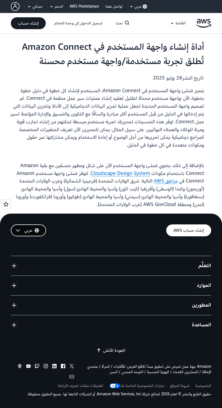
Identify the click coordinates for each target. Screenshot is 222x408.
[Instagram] (46, 367)
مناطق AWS (166, 181)
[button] (28, 23)
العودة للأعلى (114, 350)
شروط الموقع (180, 386)
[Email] (72, 377)
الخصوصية (203, 386)
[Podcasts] (20, 367)
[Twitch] (37, 367)
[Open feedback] (6, 204)
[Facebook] (63, 367)
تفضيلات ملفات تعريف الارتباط (80, 386)
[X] (72, 367)
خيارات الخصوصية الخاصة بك (142, 386)
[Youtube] (28, 367)
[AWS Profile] (15, 6)
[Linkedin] (54, 367)
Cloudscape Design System (120, 173)
